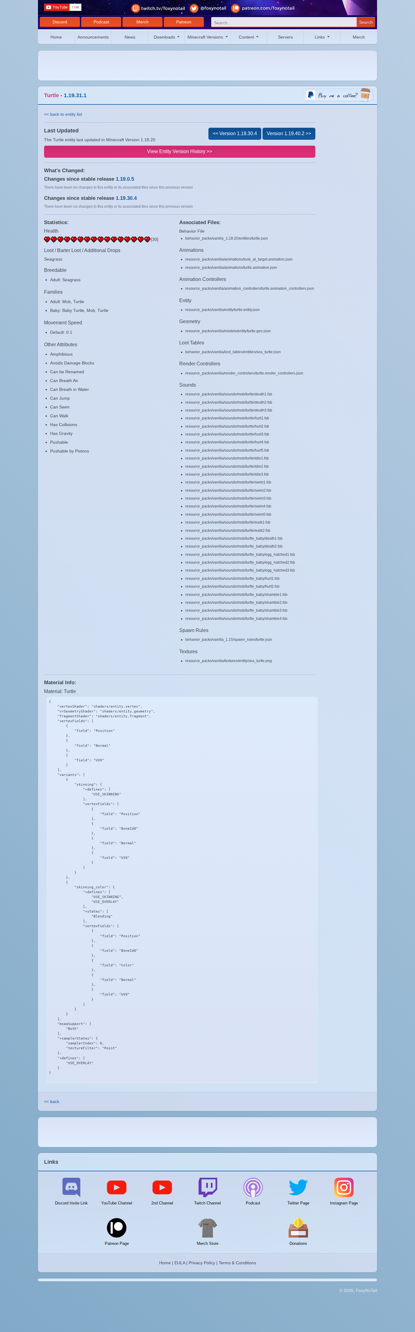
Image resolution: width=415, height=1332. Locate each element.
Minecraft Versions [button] (205, 37)
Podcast (101, 21)
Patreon (183, 21)
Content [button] (247, 37)
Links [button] (320, 37)
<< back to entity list (63, 114)
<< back (51, 1101)
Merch (142, 21)
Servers (285, 37)
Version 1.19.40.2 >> (289, 133)
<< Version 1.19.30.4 (235, 133)
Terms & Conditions (237, 1262)
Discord (60, 21)
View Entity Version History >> (179, 151)
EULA (179, 1262)
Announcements (93, 37)
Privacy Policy (202, 1262)
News (130, 37)
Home (56, 37)
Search (366, 22)
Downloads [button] (165, 37)
